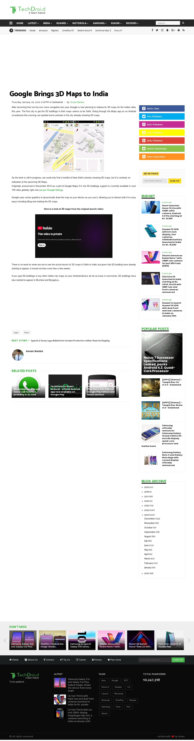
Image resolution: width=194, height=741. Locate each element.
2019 (146, 487)
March (147, 559)
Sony (118, 707)
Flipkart (55, 30)
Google (115, 680)
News (26, 332)
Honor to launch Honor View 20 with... (140, 645)
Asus (103, 680)
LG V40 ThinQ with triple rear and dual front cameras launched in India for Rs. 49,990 (81, 700)
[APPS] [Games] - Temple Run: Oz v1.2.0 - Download (172, 382)
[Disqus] (72, 444)
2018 (146, 492)
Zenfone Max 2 (103, 30)
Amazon (43, 30)
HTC (126, 680)
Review (132, 700)
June (146, 545)
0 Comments (56, 102)
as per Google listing (51, 190)
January (148, 568)
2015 (146, 506)
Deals (32, 30)
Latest (32, 23)
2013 (146, 515)
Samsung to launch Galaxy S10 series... (80, 645)
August (148, 536)
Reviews (131, 23)
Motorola (79, 23)
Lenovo (105, 694)
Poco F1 (118, 30)
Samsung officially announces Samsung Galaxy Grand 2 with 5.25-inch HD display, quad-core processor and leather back (162, 435)
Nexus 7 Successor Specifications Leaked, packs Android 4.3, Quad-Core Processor (159, 364)
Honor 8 (105, 687)
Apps (16, 332)
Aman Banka (77, 102)
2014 (146, 510)
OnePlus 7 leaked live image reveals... (52, 645)
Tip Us (66, 660)
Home (20, 23)
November (149, 523)
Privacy (98, 660)
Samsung (98, 23)
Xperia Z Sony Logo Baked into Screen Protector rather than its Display (70, 340)
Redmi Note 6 (85, 30)
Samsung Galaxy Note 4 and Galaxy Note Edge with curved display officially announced (172, 459)
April (146, 554)
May (146, 550)
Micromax (118, 694)
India (46, 23)
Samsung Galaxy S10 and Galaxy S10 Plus (22, 645)
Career (82, 660)
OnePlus (119, 700)
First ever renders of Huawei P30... (170, 645)
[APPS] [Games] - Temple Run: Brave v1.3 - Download (172, 405)
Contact (49, 660)
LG (128, 687)
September (150, 532)
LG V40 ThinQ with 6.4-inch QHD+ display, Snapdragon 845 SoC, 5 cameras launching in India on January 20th (80, 715)
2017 (146, 496)
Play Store (115, 660)
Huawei (61, 23)
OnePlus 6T (68, 30)
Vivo (128, 707)
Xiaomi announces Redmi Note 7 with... (110, 645)
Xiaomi (115, 23)
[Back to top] (186, 729)
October (148, 528)
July (146, 541)
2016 (146, 501)
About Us (32, 660)
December (149, 519)
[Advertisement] (112, 9)
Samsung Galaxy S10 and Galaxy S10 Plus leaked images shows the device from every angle (79, 685)
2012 (146, 573)
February (148, 563)
